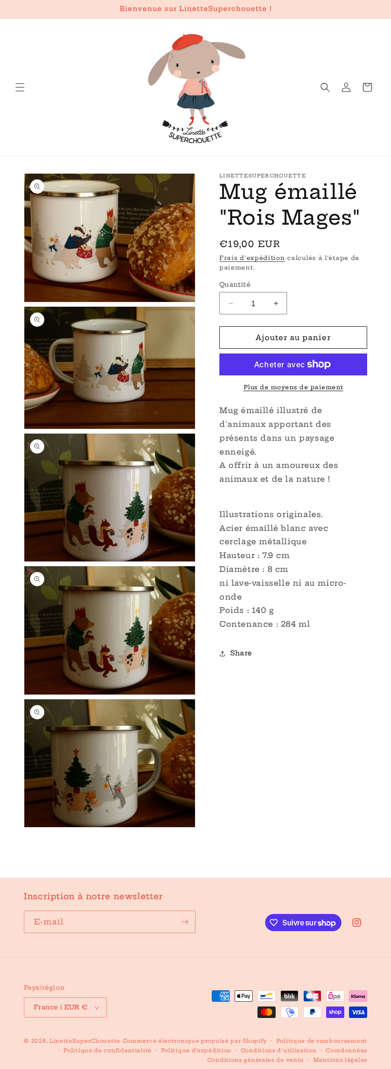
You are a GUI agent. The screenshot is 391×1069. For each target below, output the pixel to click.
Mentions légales (340, 1060)
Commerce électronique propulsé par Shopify (195, 1041)
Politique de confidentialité (107, 1050)
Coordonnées (346, 1050)
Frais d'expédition (252, 257)
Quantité (234, 284)
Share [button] (241, 653)
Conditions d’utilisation (279, 1050)
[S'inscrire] (184, 922)
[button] (20, 87)
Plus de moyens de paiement (293, 387)
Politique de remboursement (322, 1041)
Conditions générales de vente (255, 1060)
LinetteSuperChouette (85, 1041)
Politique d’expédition (196, 1050)
